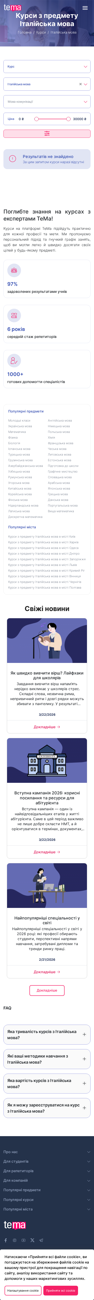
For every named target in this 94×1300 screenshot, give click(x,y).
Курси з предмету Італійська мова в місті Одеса (43, 548)
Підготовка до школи (63, 466)
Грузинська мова (20, 460)
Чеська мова (57, 449)
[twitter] (32, 1239)
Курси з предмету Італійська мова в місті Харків (43, 542)
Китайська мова (19, 488)
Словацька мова (60, 477)
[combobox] (47, 66)
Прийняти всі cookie (60, 1290)
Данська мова (58, 500)
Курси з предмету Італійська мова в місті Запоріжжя (47, 559)
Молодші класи (19, 420)
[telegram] (41, 1240)
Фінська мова (18, 500)
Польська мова (59, 432)
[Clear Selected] (80, 84)
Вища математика (61, 511)
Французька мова (60, 443)
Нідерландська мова (23, 505)
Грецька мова (58, 494)
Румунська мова (20, 477)
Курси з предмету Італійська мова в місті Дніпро (44, 553)
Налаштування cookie (23, 1290)
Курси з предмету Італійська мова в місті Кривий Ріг (46, 570)
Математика (17, 432)
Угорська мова (18, 483)
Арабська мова (59, 483)
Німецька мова (59, 426)
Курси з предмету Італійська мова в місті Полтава (44, 587)
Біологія (14, 443)
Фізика (13, 437)
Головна (24, 32)
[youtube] (23, 1240)
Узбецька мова (19, 471)
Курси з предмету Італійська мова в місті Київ (41, 536)
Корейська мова (20, 494)
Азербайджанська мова (25, 466)
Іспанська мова (19, 449)
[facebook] (5, 1240)
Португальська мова (63, 505)
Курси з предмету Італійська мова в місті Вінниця (44, 576)
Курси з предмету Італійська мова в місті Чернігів (44, 582)
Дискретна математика (25, 517)
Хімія (51, 437)
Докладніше (44, 727)
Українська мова (20, 426)
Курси (41, 32)
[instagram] (14, 1240)
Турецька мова (19, 454)
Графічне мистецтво (63, 471)
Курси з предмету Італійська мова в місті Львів (42, 565)
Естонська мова (59, 460)
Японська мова (59, 488)
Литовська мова (59, 454)
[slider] (36, 119)
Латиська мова (19, 511)
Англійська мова (60, 420)
